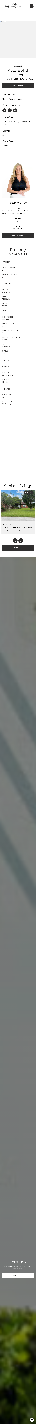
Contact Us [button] (18, 1276)
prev (15, 540)
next (20, 540)
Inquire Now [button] (18, 86)
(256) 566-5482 (18, 221)
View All (18, 548)
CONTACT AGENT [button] (18, 235)
